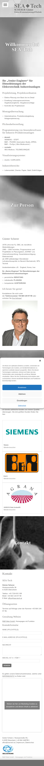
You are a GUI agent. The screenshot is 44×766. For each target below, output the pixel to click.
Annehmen (22, 387)
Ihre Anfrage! (17, 298)
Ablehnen (22, 394)
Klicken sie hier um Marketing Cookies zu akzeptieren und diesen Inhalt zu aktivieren (22, 705)
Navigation (5, 5)
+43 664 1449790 (23, 740)
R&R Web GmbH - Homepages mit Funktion (17, 757)
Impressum (20, 742)
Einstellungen (22, 401)
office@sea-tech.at (15, 598)
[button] (40, 360)
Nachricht (6, 645)
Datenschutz (22, 405)
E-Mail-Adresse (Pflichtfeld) (14, 637)
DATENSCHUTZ (8, 676)
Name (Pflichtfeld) (10, 630)
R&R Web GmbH (8, 621)
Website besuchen (9, 447)
